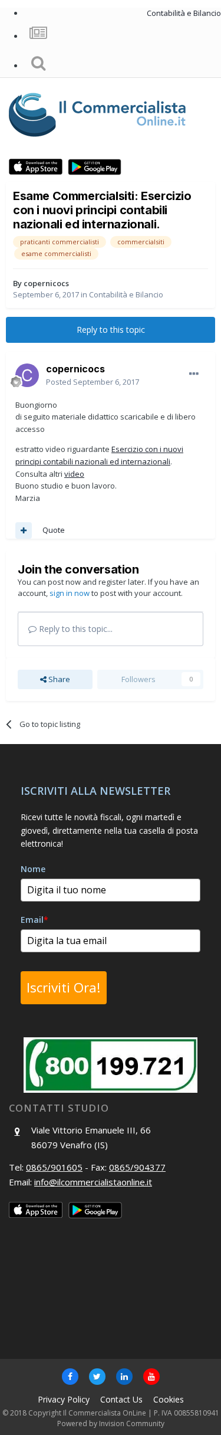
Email (34, 919)
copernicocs (46, 283)
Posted (92, 381)
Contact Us (121, 1399)
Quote (53, 530)
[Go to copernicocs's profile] (27, 375)
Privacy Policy (64, 1399)
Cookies (168, 1399)
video (74, 473)
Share (58, 679)
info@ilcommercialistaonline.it (93, 1182)
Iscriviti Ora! (64, 987)
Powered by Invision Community (110, 1423)
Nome (33, 868)
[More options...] (194, 374)
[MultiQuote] (23, 530)
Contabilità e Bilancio (126, 294)
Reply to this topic (111, 329)
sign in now (70, 593)
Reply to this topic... (75, 628)
